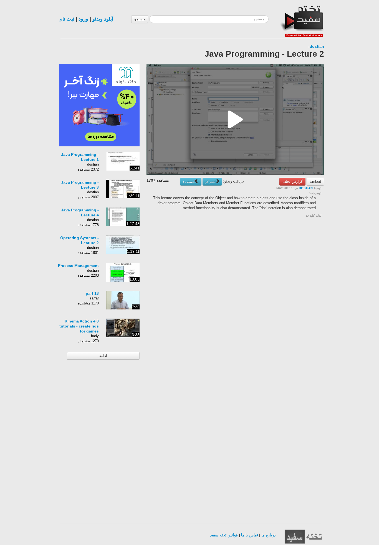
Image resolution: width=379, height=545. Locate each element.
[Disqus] (282, 300)
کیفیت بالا (189, 181)
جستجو (139, 19)
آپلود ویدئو (102, 19)
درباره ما (268, 535)
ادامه (103, 356)
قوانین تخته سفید (224, 535)
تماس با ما (249, 535)
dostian (317, 46)
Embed (315, 181)
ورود (83, 19)
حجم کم (210, 181)
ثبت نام (66, 19)
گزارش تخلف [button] (292, 181)
